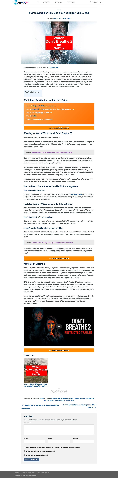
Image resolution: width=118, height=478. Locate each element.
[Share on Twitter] (55, 391)
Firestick (70, 2)
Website (75, 438)
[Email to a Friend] (59, 391)
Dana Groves (67, 18)
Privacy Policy (41, 473)
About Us (24, 473)
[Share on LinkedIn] (65, 391)
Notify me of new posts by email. (37, 455)
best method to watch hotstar (56, 400)
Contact (16, 473)
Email (50, 438)
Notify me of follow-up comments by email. (41, 451)
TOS (49, 473)
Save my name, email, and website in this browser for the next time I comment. (53, 447)
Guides (58, 2)
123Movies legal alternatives (60, 398)
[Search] (38, 2)
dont (72, 400)
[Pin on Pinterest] (62, 391)
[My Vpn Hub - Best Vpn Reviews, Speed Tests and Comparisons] (23, 2)
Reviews (46, 2)
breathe (68, 400)
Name (26, 438)
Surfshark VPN (38, 106)
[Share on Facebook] (52, 391)
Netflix (59, 10)
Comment (27, 423)
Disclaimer (31, 473)
